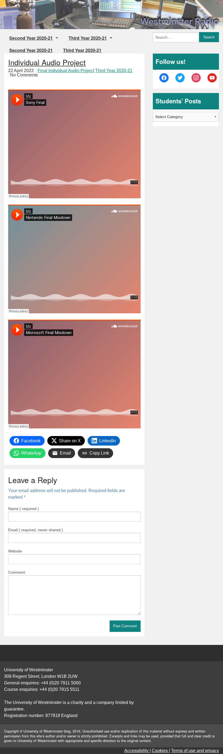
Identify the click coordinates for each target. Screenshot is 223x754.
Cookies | (161, 750)
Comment (16, 572)
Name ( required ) (23, 508)
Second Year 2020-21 (31, 38)
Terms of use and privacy (195, 750)
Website (15, 551)
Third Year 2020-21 (88, 38)
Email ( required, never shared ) (35, 530)
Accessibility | (137, 750)
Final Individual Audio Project (66, 70)
